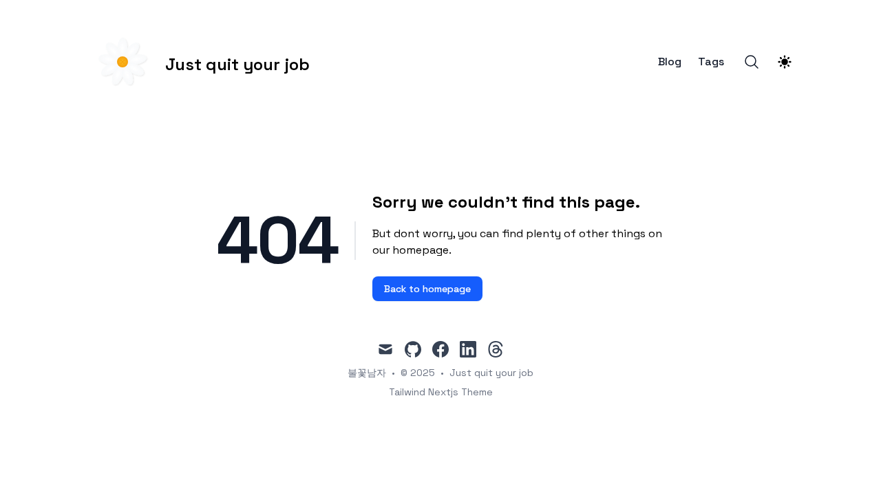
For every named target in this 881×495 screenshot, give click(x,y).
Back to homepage (427, 289)
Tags (711, 62)
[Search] (751, 62)
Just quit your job (491, 372)
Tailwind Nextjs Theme (441, 392)
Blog (669, 62)
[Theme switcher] (784, 62)
